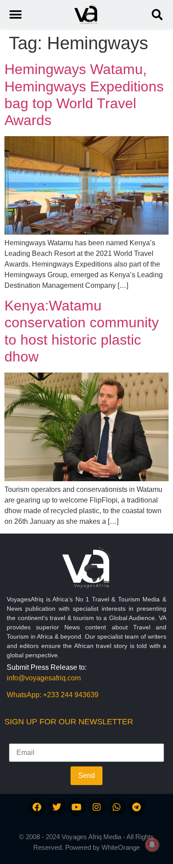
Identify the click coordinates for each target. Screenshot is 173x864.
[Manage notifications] (152, 844)
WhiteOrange (121, 847)
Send (86, 775)
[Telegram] (136, 807)
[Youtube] (77, 807)
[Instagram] (97, 807)
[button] (157, 14)
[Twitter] (57, 807)
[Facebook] (37, 807)
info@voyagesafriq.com (44, 678)
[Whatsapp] (117, 807)
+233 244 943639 (70, 695)
